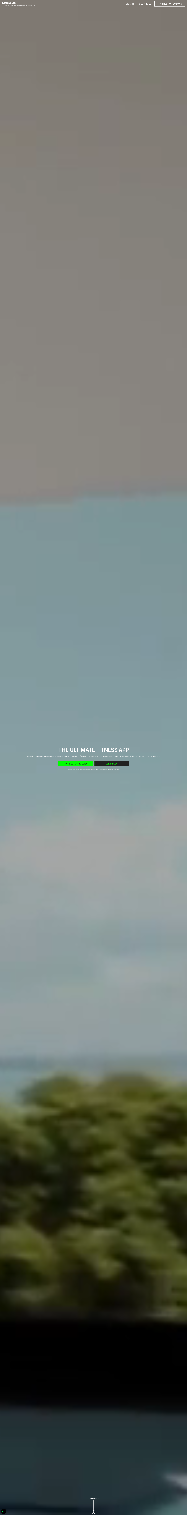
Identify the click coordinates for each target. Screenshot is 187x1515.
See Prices (145, 3)
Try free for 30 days (169, 3)
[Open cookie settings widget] (3, 1511)
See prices (112, 763)
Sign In (130, 3)
